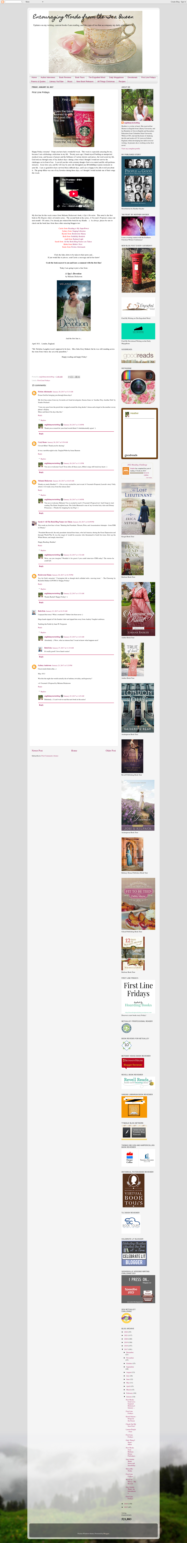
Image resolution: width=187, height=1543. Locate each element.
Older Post (111, 750)
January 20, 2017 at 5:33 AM (63, 392)
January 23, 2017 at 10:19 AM (56, 611)
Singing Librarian (78, 231)
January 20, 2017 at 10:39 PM (62, 575)
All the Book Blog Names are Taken (78, 241)
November (130, 1358)
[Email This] (69, 377)
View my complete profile (130, 148)
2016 (126, 1504)
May (128, 1383)
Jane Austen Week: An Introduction (131, 1490)
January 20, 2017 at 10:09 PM (83, 522)
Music (70, 81)
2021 (126, 1335)
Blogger (106, 1533)
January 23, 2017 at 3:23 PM (62, 665)
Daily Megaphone (116, 77)
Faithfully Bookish (78, 236)
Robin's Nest (78, 244)
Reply (40, 415)
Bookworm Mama (79, 233)
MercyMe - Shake (130, 1470)
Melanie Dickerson (45, 481)
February (129, 1393)
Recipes (122, 81)
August (129, 1372)
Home (34, 77)
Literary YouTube (56, 81)
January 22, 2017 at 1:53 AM (74, 593)
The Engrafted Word (97, 77)
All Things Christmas (106, 81)
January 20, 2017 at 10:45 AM (63, 481)
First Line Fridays (148, 77)
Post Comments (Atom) (49, 756)
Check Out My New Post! (131, 1425)
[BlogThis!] (71, 377)
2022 (126, 1332)
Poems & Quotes (38, 81)
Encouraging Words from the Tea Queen (83, 17)
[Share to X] (74, 377)
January (129, 1396)
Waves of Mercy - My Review (131, 1481)
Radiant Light (78, 239)
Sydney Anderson (44, 665)
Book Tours (80, 77)
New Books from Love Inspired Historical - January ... (131, 1404)
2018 (126, 1346)
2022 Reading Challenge (137, 464)
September (130, 1367)
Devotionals (132, 77)
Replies (43, 420)
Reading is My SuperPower (78, 228)
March (128, 1389)
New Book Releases (85, 81)
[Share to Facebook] (76, 377)
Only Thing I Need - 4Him (130, 1442)
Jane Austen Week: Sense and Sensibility (130, 1462)
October (129, 1363)
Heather (132, 468)
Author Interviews (48, 77)
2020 (126, 1339)
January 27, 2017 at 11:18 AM (63, 648)
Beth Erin (41, 611)
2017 (126, 1349)
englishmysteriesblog (52, 424)
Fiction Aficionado (78, 247)
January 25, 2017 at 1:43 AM (74, 637)
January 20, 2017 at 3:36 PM (74, 499)
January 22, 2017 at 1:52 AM (74, 555)
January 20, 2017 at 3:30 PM (74, 425)
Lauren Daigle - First (131, 1430)
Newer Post (37, 750)
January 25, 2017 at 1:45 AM (74, 696)
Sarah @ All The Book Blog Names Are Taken (55, 522)
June (128, 1379)
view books (149, 477)
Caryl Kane (42, 442)
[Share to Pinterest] (79, 377)
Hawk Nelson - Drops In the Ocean (131, 1418)
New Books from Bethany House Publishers (130, 1452)
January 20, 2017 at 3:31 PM (74, 463)
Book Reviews (65, 77)
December (130, 1352)
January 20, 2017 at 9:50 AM (58, 442)
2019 (126, 1342)
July (128, 1376)
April (128, 1386)
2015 (126, 1507)
